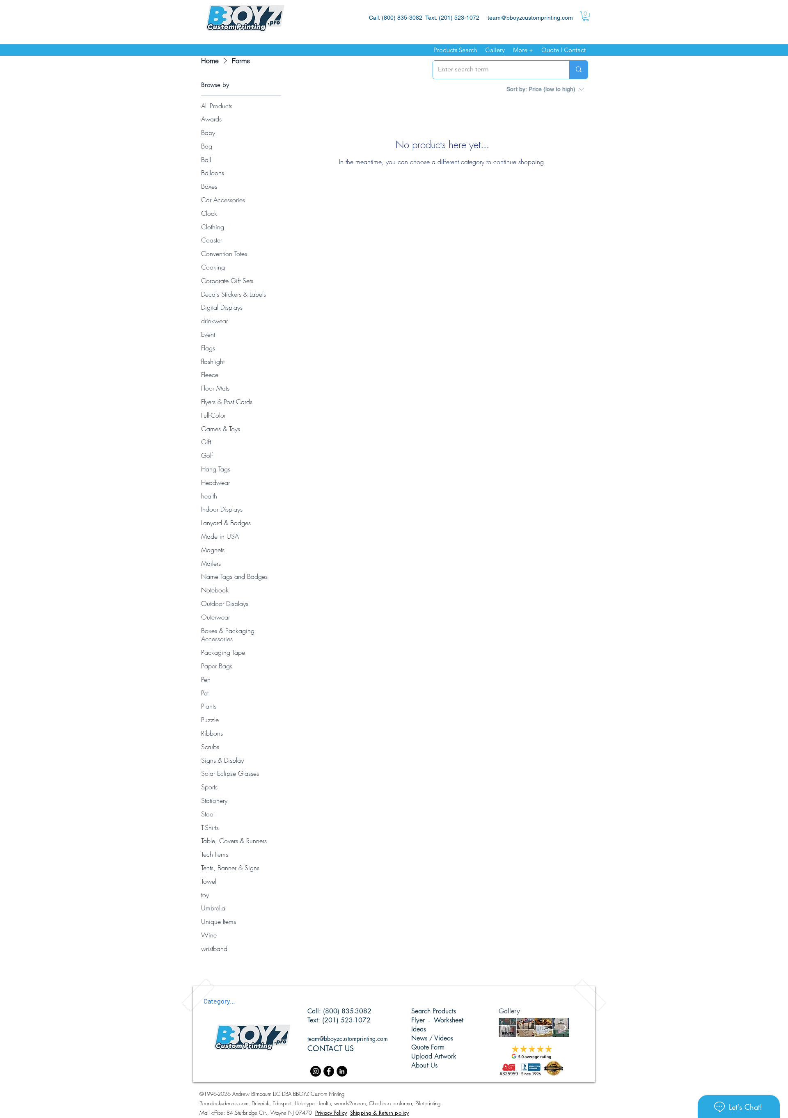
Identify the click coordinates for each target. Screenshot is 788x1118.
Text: (314, 1020)
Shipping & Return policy (379, 1112)
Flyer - (422, 1020)
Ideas (418, 1029)
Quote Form (427, 1047)
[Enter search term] (578, 70)
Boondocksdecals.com (223, 1103)
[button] (585, 16)
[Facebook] (328, 1071)
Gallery (509, 1011)
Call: (315, 1011)
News (420, 1038)
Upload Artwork (433, 1056)
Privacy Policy (331, 1112)
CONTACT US (330, 1048)
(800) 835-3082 (347, 1011)
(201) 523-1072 (346, 1020)
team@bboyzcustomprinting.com (530, 17)
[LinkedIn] (342, 1071)
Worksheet (448, 1020)
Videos (443, 1038)
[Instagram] (315, 1071)
